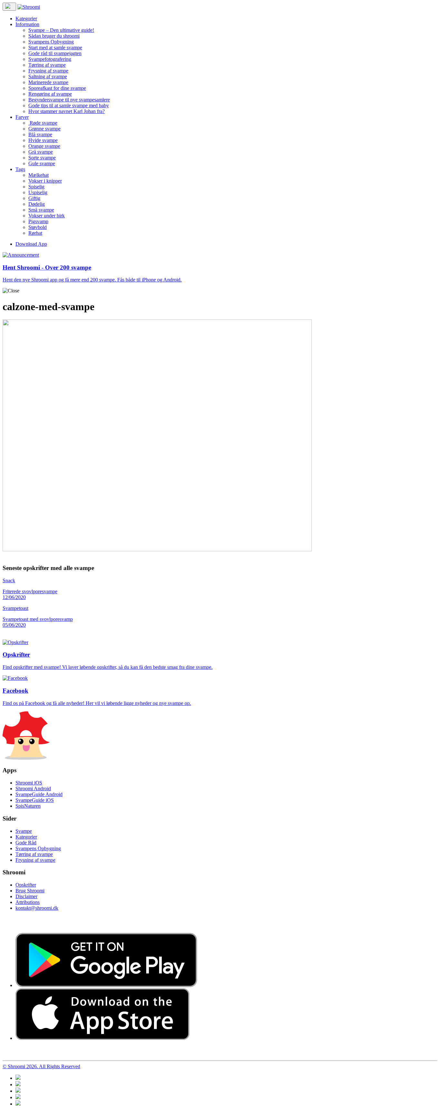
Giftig (34, 198)
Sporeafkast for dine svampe (57, 88)
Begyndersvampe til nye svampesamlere (69, 99)
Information (27, 24)
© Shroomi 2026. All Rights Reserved (41, 1066)
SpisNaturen (28, 806)
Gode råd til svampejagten (54, 53)
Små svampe (41, 210)
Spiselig (36, 186)
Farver (22, 117)
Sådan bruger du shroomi (54, 36)
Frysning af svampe (48, 70)
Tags (20, 169)
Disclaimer (26, 896)
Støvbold (37, 227)
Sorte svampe (42, 157)
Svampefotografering (49, 59)
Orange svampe (44, 146)
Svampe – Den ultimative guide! (61, 30)
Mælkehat (38, 175)
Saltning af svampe (47, 76)
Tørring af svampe (47, 65)
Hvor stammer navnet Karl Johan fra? (66, 111)
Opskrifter (25, 885)
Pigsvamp (38, 221)
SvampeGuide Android (38, 794)
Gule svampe (41, 163)
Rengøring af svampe (50, 94)
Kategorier (26, 18)
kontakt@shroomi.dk (36, 908)
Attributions (27, 902)
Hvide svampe (43, 140)
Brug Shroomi (29, 890)
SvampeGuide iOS (34, 800)
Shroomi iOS (28, 782)
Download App (31, 244)
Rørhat (35, 233)
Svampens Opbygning (51, 41)
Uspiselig (37, 192)
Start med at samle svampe (55, 47)
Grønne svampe (44, 128)
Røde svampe (42, 123)
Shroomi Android (33, 788)
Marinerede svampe (48, 82)
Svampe (23, 831)
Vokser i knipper (45, 181)
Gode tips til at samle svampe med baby (68, 105)
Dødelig (36, 204)
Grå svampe (40, 152)
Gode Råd (25, 842)
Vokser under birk (46, 215)
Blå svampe (40, 134)
